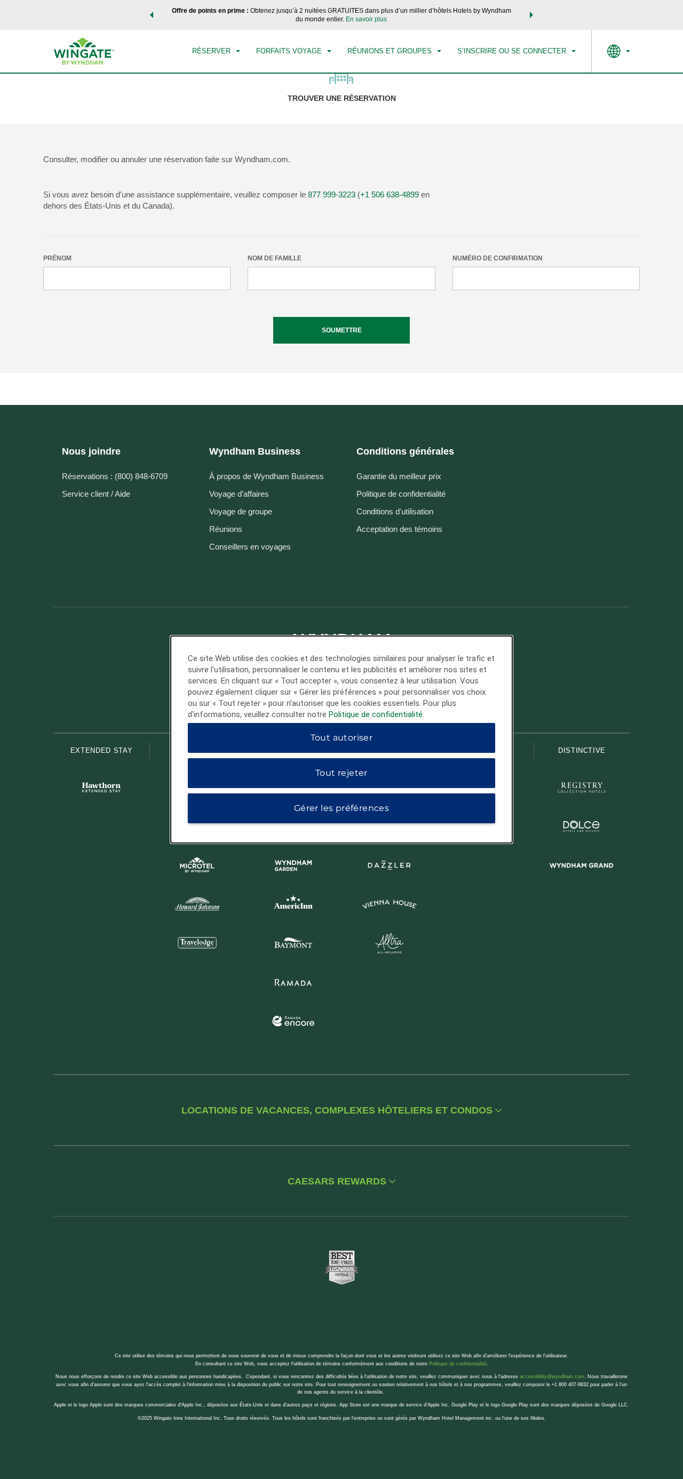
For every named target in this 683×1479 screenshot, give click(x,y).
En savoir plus (366, 19)
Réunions (225, 529)
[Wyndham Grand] (582, 866)
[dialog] (341, 739)
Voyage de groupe (240, 511)
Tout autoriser (342, 738)
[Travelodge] (197, 944)
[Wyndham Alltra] (390, 944)
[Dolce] (582, 827)
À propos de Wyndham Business (266, 476)
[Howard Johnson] (197, 905)
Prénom (57, 258)
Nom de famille (274, 258)
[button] (151, 15)
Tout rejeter (341, 773)
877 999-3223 (331, 194)
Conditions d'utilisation (394, 511)
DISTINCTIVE (582, 750)
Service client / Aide (96, 493)
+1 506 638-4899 (389, 194)
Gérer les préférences (341, 808)
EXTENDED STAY (101, 750)
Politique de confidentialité (401, 493)
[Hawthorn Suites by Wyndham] (101, 789)
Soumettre (342, 330)
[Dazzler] (390, 866)
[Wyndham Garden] (293, 866)
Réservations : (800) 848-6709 (115, 476)
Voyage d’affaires (239, 493)
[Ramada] (293, 983)
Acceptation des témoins (399, 529)
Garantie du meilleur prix (398, 476)
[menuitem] (216, 51)
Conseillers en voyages (250, 546)
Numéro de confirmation (497, 258)
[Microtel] (197, 866)
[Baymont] (293, 944)
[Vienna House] (390, 905)
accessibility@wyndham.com (552, 1376)
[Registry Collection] (582, 789)
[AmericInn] (293, 905)
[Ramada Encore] (293, 1022)
